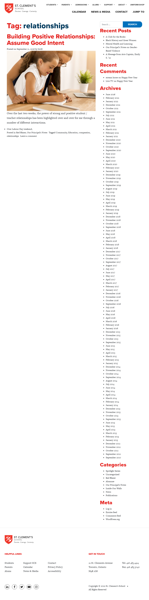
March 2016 (111, 321)
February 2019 (112, 209)
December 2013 (113, 408)
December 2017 (113, 251)
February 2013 (112, 436)
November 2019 (113, 178)
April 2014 (110, 394)
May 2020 (110, 157)
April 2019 (110, 202)
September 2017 (113, 261)
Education (73, 132)
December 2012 (113, 443)
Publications (111, 495)
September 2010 (113, 457)
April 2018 (110, 237)
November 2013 (113, 412)
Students (51, 5)
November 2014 (113, 370)
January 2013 (112, 440)
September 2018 (113, 227)
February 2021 (112, 132)
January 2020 (112, 171)
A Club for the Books (115, 36)
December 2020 (113, 139)
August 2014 (111, 380)
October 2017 (112, 258)
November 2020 (113, 143)
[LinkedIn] (7, 586)
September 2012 (113, 454)
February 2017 (112, 286)
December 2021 (113, 104)
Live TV (109, 80)
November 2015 (113, 335)
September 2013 (113, 419)
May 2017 (110, 275)
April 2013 (110, 429)
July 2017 (110, 268)
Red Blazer (21, 132)
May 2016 (110, 314)
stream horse (112, 77)
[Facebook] (14, 586)
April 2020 (111, 160)
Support (108, 5)
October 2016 (112, 300)
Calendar (79, 11)
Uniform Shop (137, 5)
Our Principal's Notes (37, 132)
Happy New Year (129, 77)
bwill (40, 48)
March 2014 (111, 398)
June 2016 (110, 310)
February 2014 (112, 401)
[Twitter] (21, 586)
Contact (121, 11)
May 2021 (110, 122)
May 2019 (110, 199)
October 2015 (112, 338)
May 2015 (110, 349)
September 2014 (113, 377)
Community (61, 132)
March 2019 (111, 206)
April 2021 (110, 125)
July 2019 (110, 192)
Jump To (138, 11)
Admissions (81, 5)
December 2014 (113, 366)
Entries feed (111, 512)
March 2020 (111, 164)
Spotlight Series (113, 470)
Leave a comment (28, 135)
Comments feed (113, 515)
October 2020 (112, 146)
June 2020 (110, 153)
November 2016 (113, 296)
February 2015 (112, 359)
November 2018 (113, 220)
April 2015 (110, 352)
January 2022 (112, 101)
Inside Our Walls (114, 488)
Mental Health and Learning (119, 43)
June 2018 (110, 230)
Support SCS (29, 563)
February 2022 (112, 97)
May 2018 (110, 234)
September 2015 (113, 342)
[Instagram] (36, 586)
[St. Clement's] (21, 8)
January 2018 (112, 248)
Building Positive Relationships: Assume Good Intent (51, 40)
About (121, 5)
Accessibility (54, 571)
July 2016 (110, 307)
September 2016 (113, 303)
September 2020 (113, 150)
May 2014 (110, 391)
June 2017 (110, 272)
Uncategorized (112, 474)
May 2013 (110, 426)
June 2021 (110, 118)
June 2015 (110, 345)
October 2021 (112, 108)
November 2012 (113, 447)
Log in (109, 508)
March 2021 (111, 129)
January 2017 (112, 289)
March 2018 (111, 241)
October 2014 (112, 373)
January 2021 (112, 136)
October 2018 (112, 223)
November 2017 (113, 254)
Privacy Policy (55, 567)
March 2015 (111, 356)
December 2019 (113, 174)
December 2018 (113, 216)
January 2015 (112, 363)
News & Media (100, 11)
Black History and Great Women (121, 40)
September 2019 (113, 185)
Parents (66, 5)
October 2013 (112, 415)
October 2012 (112, 450)
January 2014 (112, 405)
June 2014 (110, 387)
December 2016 (113, 293)
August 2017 (111, 265)
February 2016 (112, 324)
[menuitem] (52, 5)
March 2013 (111, 433)
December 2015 (113, 331)
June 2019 (110, 195)
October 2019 (112, 181)
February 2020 (112, 167)
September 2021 (113, 111)
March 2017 (111, 282)
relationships (13, 135)
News (108, 491)
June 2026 (110, 94)
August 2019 (111, 188)
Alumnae (110, 481)
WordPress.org (113, 519)
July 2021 (110, 115)
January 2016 (112, 328)
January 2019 (112, 213)
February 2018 (112, 244)
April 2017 (110, 279)
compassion (84, 132)
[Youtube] (29, 586)
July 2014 (110, 384)
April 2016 (110, 317)
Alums (95, 5)
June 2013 (110, 422)
